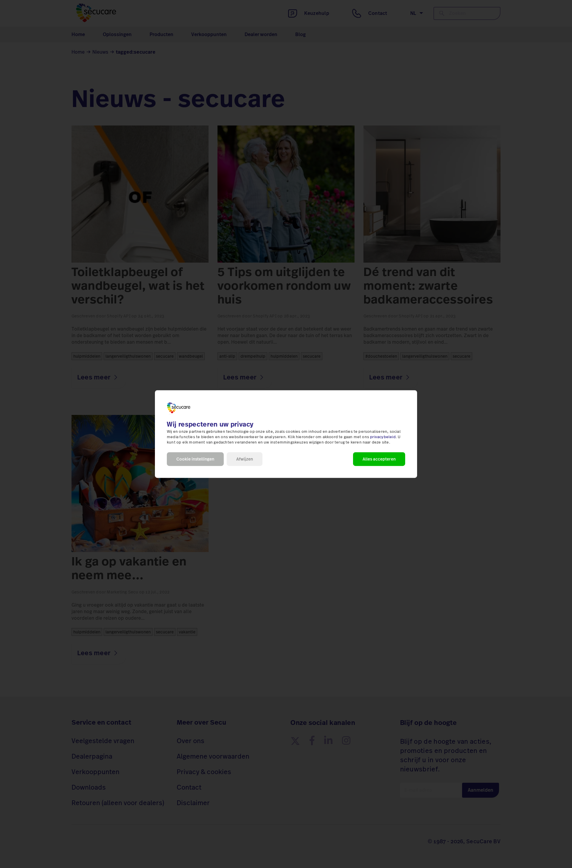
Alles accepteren (379, 459)
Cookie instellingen (195, 459)
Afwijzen (244, 459)
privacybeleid (383, 437)
